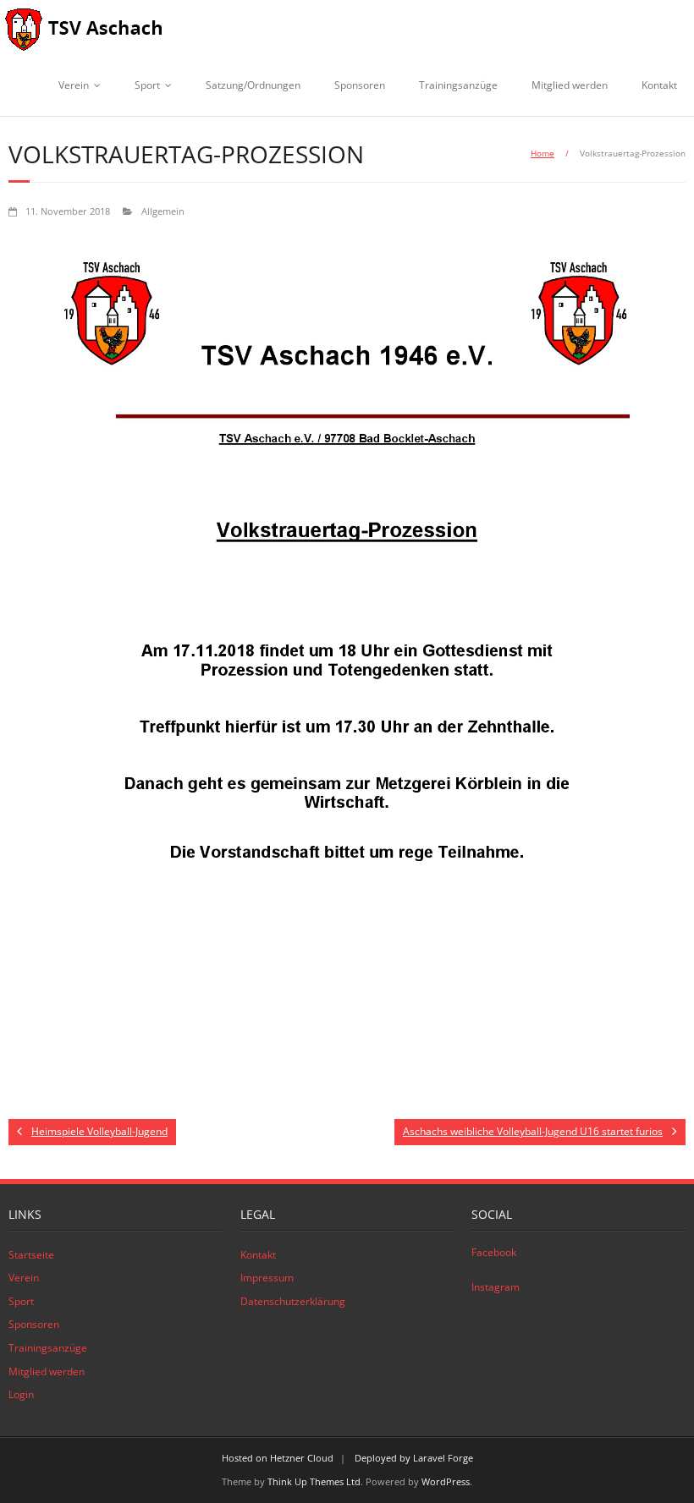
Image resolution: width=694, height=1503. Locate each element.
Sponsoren (359, 85)
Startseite (31, 1255)
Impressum (267, 1277)
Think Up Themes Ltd (314, 1481)
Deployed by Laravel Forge (414, 1457)
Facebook (493, 1252)
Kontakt (659, 85)
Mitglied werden (570, 85)
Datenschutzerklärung (292, 1301)
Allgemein (163, 211)
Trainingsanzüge (458, 85)
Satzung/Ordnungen (253, 85)
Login (21, 1394)
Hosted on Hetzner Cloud (277, 1457)
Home (542, 153)
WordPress (445, 1481)
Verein (73, 85)
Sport (147, 85)
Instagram (495, 1287)
